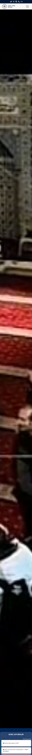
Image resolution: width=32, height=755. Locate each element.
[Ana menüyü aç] (27, 6)
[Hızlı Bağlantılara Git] (11, 1)
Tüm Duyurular (27, 739)
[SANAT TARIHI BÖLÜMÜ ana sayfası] (4, 6)
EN (22, 2)
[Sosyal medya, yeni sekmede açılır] (13, 2)
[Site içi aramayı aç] (16, 1)
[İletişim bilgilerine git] (19, 2)
